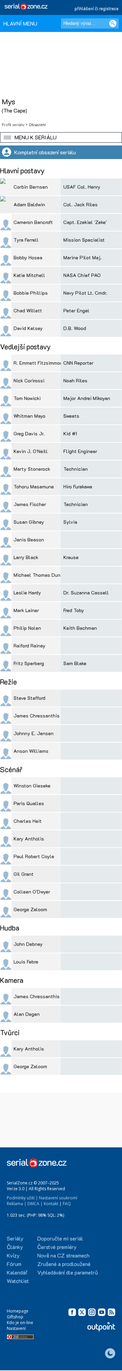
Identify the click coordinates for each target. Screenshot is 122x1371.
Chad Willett (28, 310)
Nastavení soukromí (58, 1198)
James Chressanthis (37, 715)
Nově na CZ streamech (63, 1255)
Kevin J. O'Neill (31, 451)
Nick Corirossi (29, 380)
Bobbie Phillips (31, 293)
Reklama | (16, 1204)
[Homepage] (26, 7)
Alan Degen (27, 1014)
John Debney (28, 944)
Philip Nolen (27, 628)
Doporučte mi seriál (60, 1238)
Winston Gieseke (32, 785)
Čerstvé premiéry (57, 1246)
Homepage (17, 1311)
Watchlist (18, 1280)
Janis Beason (29, 539)
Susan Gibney (29, 522)
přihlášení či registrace (97, 8)
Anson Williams (31, 751)
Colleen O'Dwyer (32, 891)
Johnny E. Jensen (34, 733)
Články (15, 1246)
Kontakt (51, 1204)
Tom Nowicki (27, 398)
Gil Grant (24, 874)
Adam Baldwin (29, 204)
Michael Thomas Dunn (38, 575)
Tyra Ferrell (26, 240)
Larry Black (26, 557)
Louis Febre (26, 961)
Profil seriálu (13, 124)
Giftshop (15, 1317)
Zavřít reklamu (106, 1364)
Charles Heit (28, 821)
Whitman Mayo (29, 416)
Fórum (14, 1263)
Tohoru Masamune (34, 486)
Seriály (15, 1238)
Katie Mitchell (29, 275)
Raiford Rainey (29, 645)
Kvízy (13, 1255)
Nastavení (16, 1328)
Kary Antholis (29, 838)
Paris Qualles (29, 803)
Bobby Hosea (28, 257)
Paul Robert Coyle (34, 856)
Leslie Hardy (27, 592)
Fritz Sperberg (29, 663)
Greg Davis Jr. (29, 433)
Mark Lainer (26, 610)
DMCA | (35, 1204)
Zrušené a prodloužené (63, 1263)
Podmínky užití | (22, 1198)
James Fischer (30, 504)
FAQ (67, 1204)
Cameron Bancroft (33, 222)
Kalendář (17, 1272)
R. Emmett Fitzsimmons (39, 363)
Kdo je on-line (20, 1322)
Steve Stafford (29, 698)
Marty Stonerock (32, 469)
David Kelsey (28, 328)
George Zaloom (30, 909)
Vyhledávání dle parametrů (67, 1272)
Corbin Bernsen (31, 187)
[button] (61, 137)
